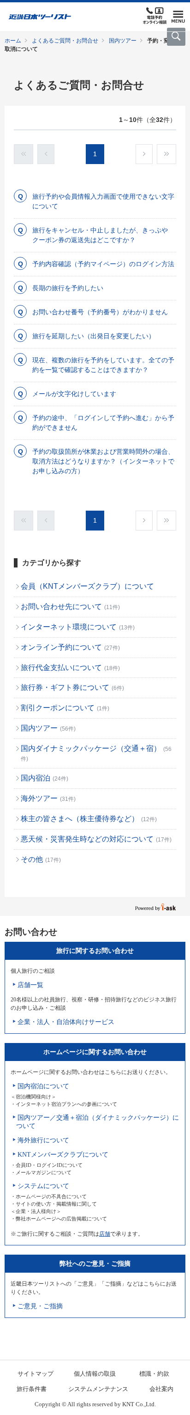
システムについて (43, 1186)
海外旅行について (43, 1140)
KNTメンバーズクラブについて (63, 1154)
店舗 (104, 1234)
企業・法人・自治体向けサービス (66, 1022)
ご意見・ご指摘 (40, 1306)
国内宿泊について (43, 1086)
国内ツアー (123, 40)
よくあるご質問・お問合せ (65, 40)
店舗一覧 (30, 985)
